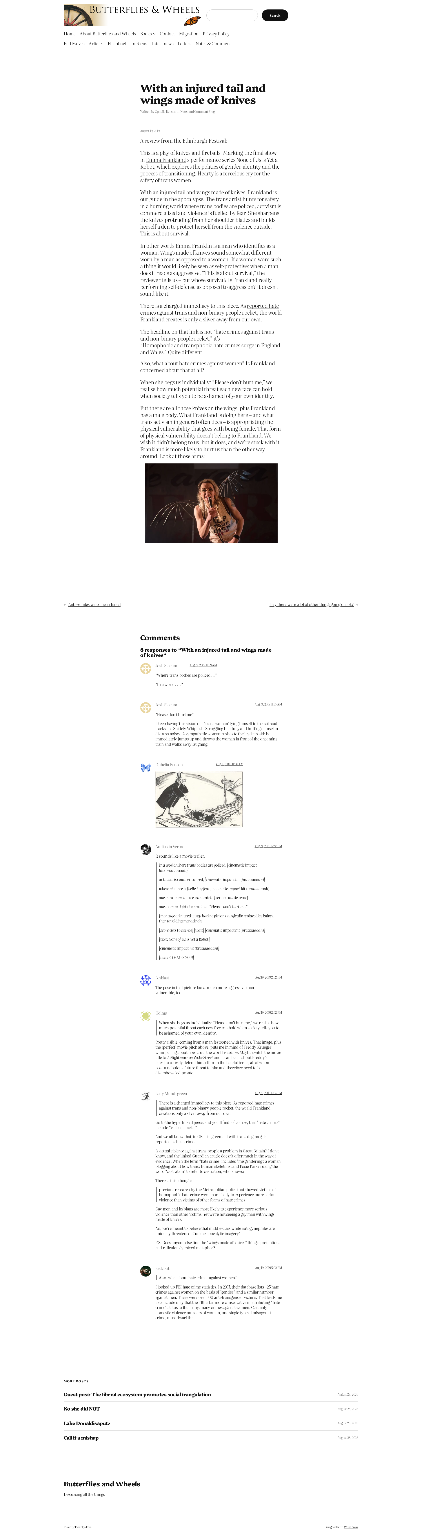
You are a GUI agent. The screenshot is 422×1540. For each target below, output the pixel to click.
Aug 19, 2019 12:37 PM (268, 846)
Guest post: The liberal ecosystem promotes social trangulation (137, 1394)
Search (275, 15)
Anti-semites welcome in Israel (94, 604)
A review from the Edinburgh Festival (183, 140)
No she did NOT (82, 1408)
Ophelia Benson (165, 111)
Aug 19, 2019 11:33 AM (203, 665)
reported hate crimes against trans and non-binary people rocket (209, 309)
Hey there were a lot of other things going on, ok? (311, 604)
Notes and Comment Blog (197, 111)
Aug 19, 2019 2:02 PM (268, 977)
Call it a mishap (81, 1437)
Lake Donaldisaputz (87, 1423)
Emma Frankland (166, 159)
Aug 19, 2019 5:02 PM (268, 1267)
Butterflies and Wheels (102, 1483)
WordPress (351, 1527)
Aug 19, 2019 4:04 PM (268, 1093)
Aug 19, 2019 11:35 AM (268, 704)
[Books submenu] (154, 33)
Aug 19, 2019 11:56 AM (229, 764)
